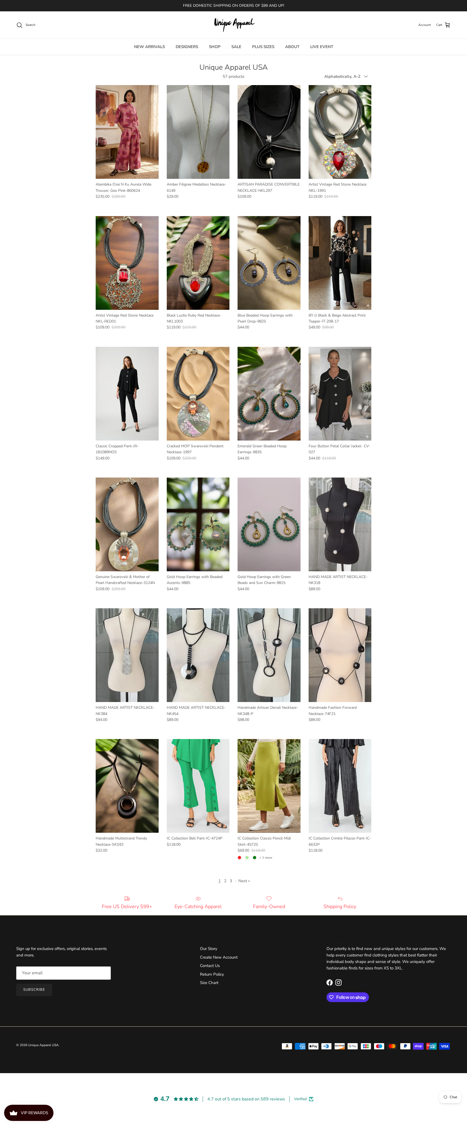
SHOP (215, 46)
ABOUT (292, 46)
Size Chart (209, 982)
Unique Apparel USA (43, 1045)
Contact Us (210, 965)
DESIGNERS (187, 46)
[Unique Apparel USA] (233, 25)
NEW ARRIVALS (149, 46)
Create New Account (219, 957)
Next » (244, 881)
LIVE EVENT (321, 46)
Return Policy (212, 974)
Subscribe (34, 989)
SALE (236, 46)
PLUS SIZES (263, 46)
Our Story (208, 948)
